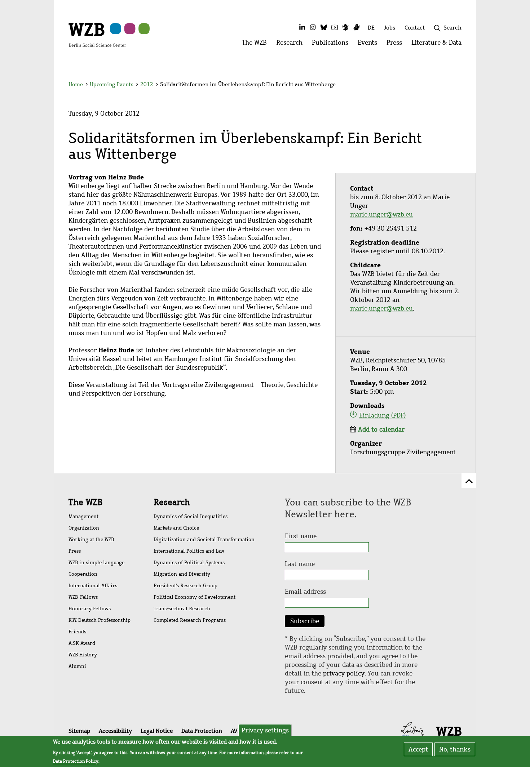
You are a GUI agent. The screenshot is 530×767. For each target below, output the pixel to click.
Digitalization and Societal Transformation (204, 539)
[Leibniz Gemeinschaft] (412, 730)
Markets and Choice (176, 528)
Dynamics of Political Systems (189, 562)
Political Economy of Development (194, 597)
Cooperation (83, 574)
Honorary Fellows (90, 608)
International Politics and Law (189, 551)
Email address (305, 591)
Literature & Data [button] (438, 44)
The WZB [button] (256, 44)
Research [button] (291, 44)
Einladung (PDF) (382, 415)
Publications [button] (332, 44)
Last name (300, 563)
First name (301, 536)
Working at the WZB (91, 539)
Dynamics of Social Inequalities (191, 516)
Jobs (389, 27)
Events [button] (370, 44)
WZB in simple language (96, 562)
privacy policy (344, 673)
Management (83, 516)
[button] (463, 85)
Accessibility (115, 731)
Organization (84, 528)
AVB (236, 731)
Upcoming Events (111, 84)
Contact (415, 27)
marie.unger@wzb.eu (381, 214)
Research (172, 502)
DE (371, 27)
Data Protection (201, 731)
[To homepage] (97, 34)
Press (75, 551)
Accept (418, 749)
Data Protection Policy (75, 761)
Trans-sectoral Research (182, 608)
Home (76, 84)
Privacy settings (265, 730)
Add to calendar (381, 429)
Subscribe (304, 621)
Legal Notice (157, 731)
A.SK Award (82, 643)
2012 (146, 84)
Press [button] (397, 44)
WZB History (83, 654)
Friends (77, 631)
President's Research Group (185, 585)
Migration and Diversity (182, 574)
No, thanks (455, 749)
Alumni (77, 666)
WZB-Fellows (83, 597)
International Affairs (93, 585)
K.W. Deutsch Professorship (100, 620)
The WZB (85, 502)
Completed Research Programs (190, 620)
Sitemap (79, 731)
